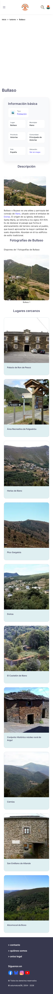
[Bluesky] (16, 972)
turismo (13, 19)
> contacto (14, 945)
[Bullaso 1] (26, 277)
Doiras (7, 216)
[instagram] (21, 972)
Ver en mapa (34, 152)
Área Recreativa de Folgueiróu (21, 429)
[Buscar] (4, 7)
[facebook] (10, 972)
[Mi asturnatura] (48, 7)
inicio (4, 19)
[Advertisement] (26, 56)
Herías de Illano (14, 490)
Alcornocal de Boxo (16, 925)
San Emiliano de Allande (19, 863)
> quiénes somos (17, 950)
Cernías (11, 801)
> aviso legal (15, 956)
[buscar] (42, 7)
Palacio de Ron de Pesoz (19, 367)
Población (22, 114)
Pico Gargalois (14, 552)
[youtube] (27, 972)
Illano (17, 213)
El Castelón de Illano (17, 675)
